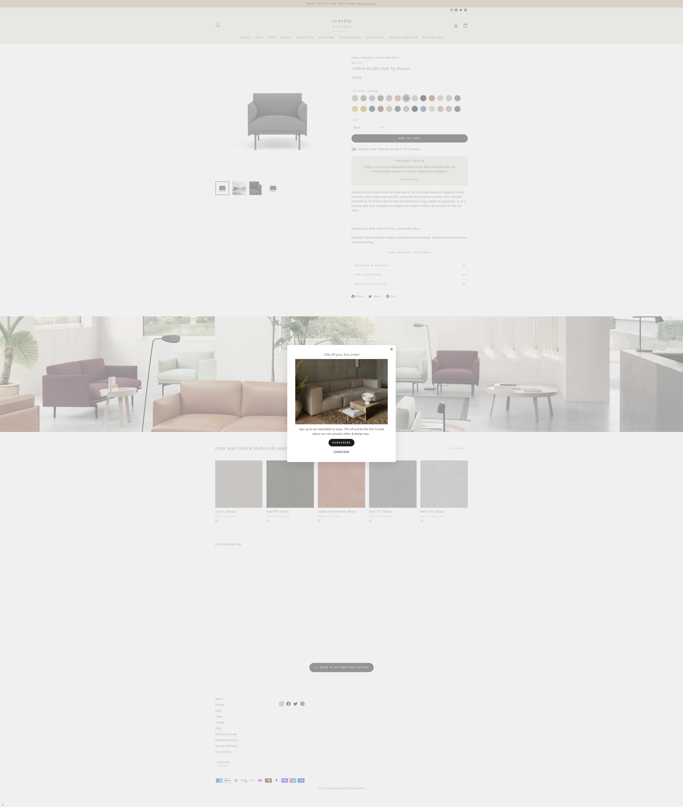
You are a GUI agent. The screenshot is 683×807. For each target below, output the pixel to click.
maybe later (341, 451)
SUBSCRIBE (341, 442)
